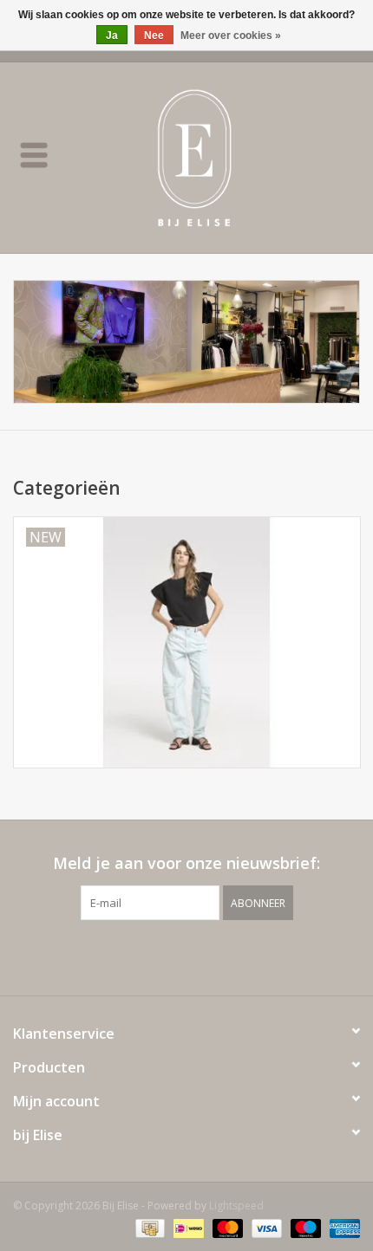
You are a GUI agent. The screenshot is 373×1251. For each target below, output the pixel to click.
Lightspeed (236, 1205)
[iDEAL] (186, 1227)
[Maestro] (304, 1227)
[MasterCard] (225, 1227)
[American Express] (342, 1227)
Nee (154, 35)
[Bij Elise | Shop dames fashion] (220, 156)
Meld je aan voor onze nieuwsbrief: (186, 863)
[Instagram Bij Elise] (202, 955)
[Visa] (265, 1227)
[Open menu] (34, 154)
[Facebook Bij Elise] (171, 955)
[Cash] (148, 1227)
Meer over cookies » (230, 35)
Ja (112, 35)
